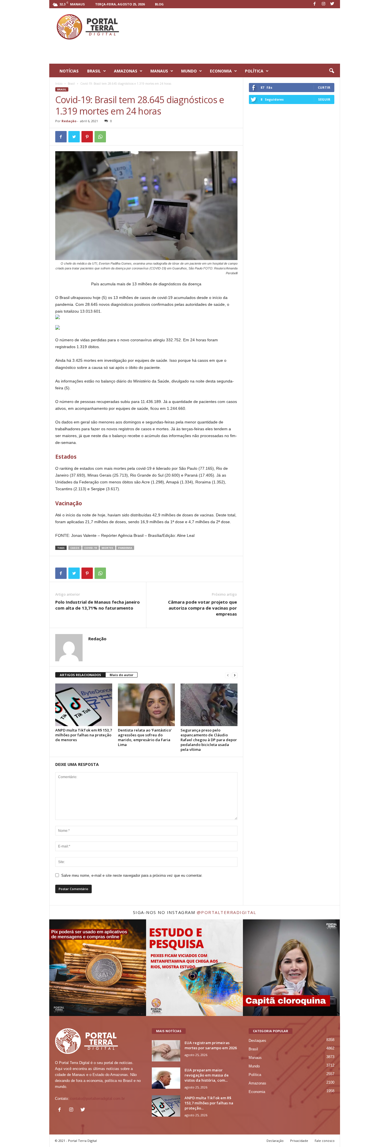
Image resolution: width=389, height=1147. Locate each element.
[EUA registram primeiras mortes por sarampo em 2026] (166, 1050)
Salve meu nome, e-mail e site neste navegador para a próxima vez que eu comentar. (131, 875)
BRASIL (94, 71)
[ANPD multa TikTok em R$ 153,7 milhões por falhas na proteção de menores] (83, 704)
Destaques (257, 1040)
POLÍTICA (254, 71)
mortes (107, 548)
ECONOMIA (221, 71)
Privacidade (299, 1140)
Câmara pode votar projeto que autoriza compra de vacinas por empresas (202, 608)
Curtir (324, 87)
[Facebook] (314, 4)
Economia (257, 1092)
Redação (69, 121)
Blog (159, 4)
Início (58, 84)
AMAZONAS (125, 71)
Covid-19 (90, 548)
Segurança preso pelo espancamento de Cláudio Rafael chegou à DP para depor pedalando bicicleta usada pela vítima (209, 740)
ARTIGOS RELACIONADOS (80, 675)
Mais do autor (121, 675)
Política (255, 1075)
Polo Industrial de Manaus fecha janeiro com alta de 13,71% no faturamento (97, 605)
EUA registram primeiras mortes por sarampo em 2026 (211, 1045)
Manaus (255, 1057)
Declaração (275, 1140)
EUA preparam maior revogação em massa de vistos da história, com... (207, 1075)
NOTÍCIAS (69, 71)
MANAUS (159, 71)
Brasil (71, 84)
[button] (331, 71)
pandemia (125, 548)
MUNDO (189, 71)
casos (74, 548)
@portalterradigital (226, 912)
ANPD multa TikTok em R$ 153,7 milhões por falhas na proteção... (209, 1103)
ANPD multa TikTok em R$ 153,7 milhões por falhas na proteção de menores (83, 735)
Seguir (324, 99)
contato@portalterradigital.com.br (97, 1098)
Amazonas (257, 1083)
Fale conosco (325, 1140)
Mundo (254, 1066)
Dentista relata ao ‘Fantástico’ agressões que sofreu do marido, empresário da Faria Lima (145, 737)
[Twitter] (332, 4)
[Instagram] (323, 4)
